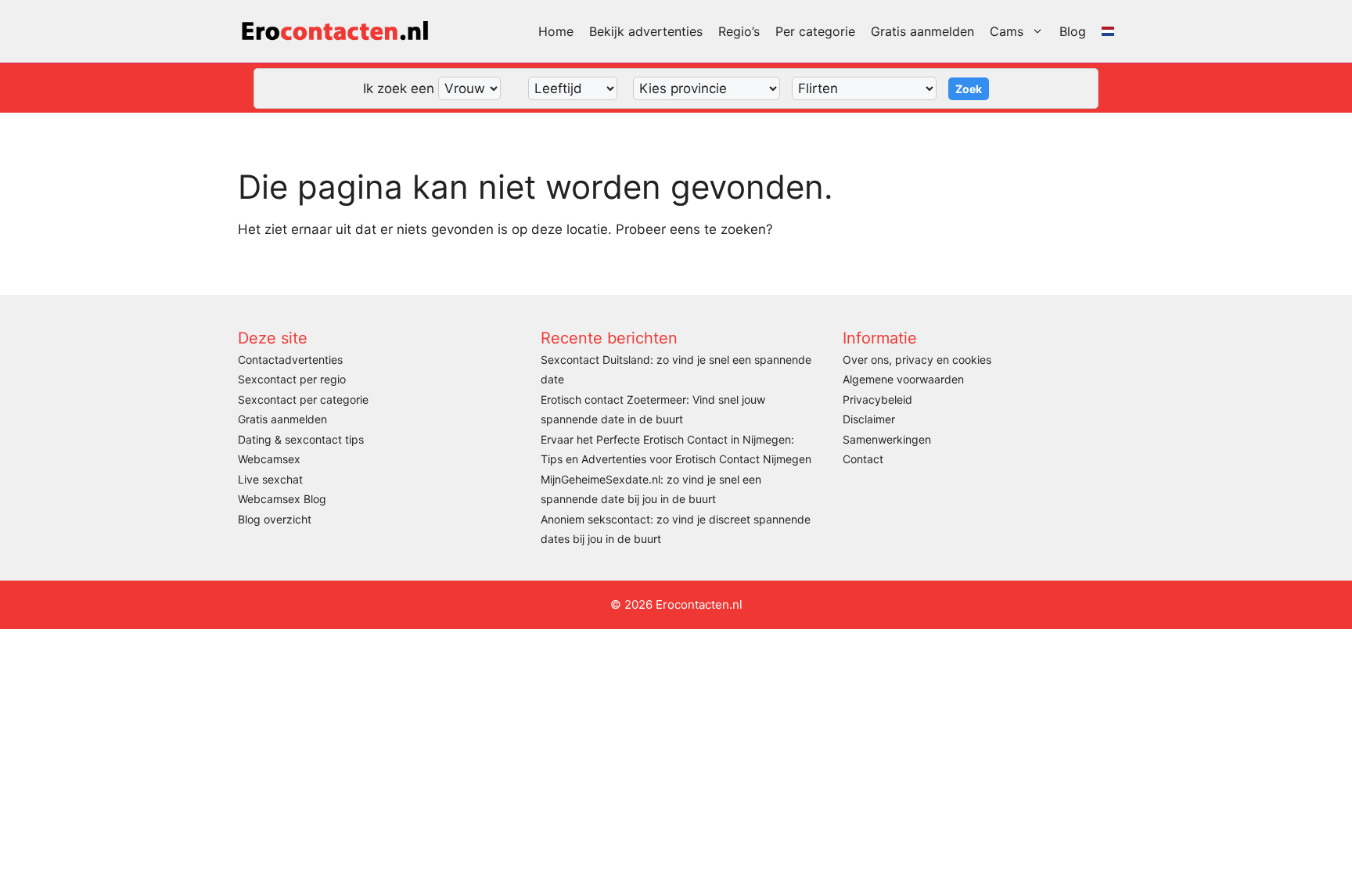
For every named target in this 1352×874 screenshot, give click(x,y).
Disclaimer (869, 419)
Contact (863, 459)
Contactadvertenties (290, 359)
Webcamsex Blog (282, 498)
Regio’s (739, 31)
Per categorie (815, 31)
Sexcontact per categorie (303, 399)
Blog (1072, 31)
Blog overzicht (274, 519)
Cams (1006, 31)
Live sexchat (270, 479)
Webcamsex (269, 459)
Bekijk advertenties (646, 31)
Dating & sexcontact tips (301, 439)
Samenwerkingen (887, 439)
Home (556, 31)
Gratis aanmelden (922, 31)
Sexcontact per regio (292, 379)
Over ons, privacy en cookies (917, 359)
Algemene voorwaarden (903, 379)
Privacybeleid (877, 399)
